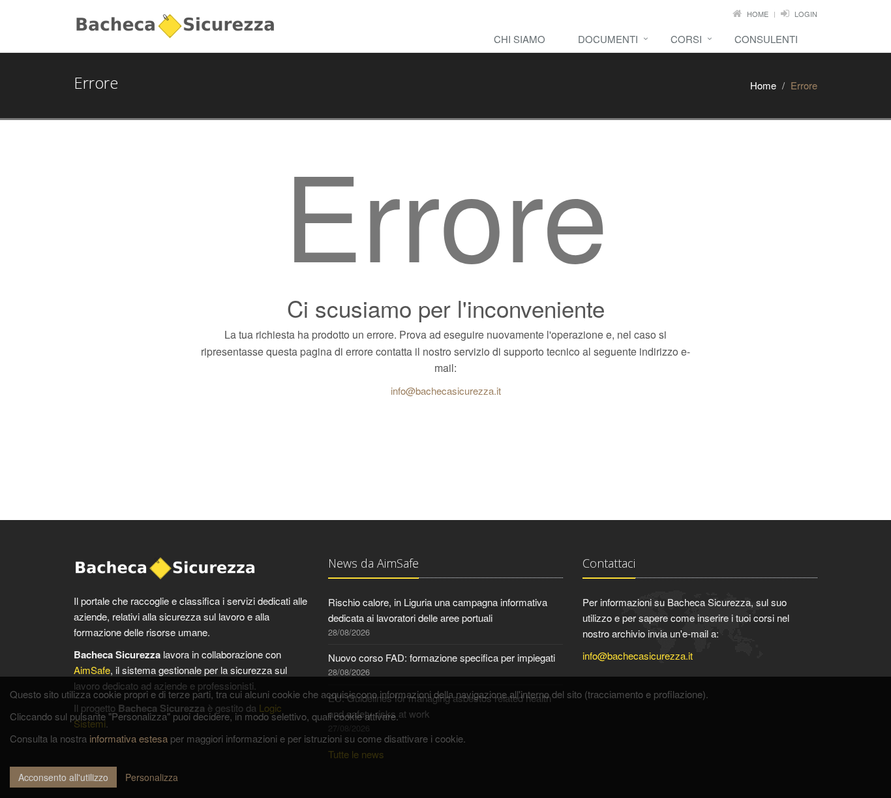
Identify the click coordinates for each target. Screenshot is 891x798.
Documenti (608, 39)
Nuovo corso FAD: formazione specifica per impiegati (441, 657)
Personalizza (151, 777)
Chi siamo (519, 39)
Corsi (686, 39)
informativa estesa (128, 738)
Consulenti (766, 39)
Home (757, 13)
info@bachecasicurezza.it (446, 390)
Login (805, 13)
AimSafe (92, 670)
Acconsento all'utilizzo (63, 777)
